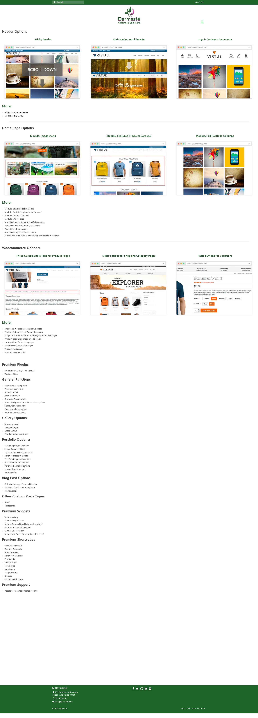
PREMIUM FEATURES (128, 658)
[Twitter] (137, 689)
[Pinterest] (150, 689)
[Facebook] (133, 689)
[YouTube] (146, 689)
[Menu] (202, 22)
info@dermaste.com (64, 702)
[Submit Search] (54, 2)
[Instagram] (142, 689)
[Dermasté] (129, 14)
